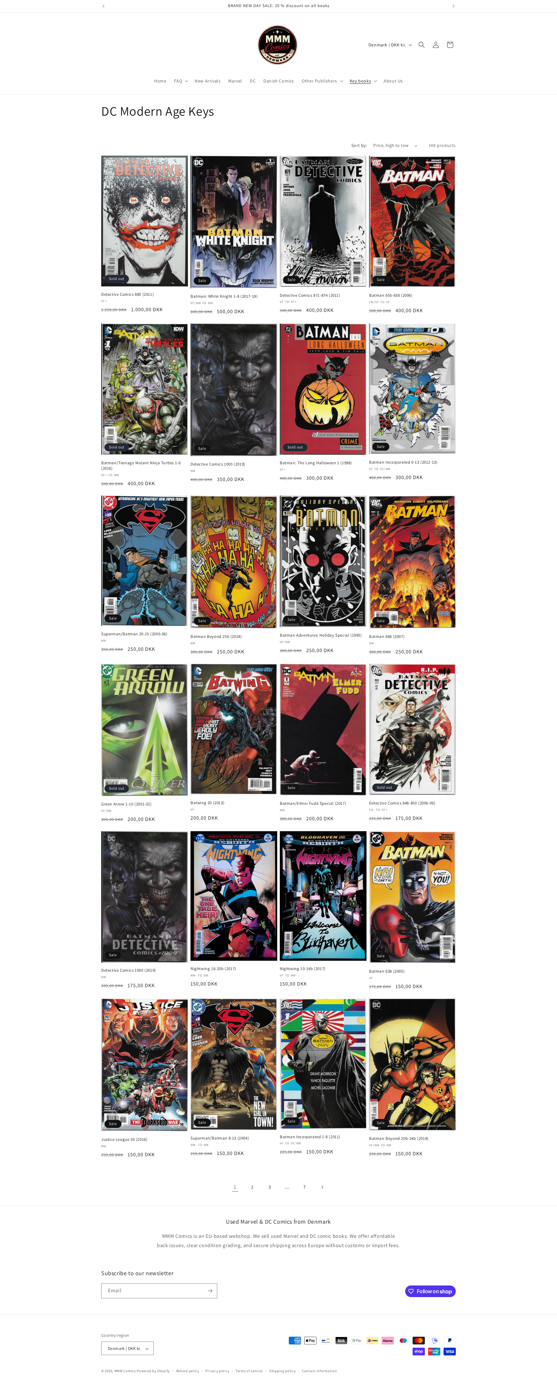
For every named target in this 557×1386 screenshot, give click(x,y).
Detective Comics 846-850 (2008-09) (402, 803)
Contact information (319, 1371)
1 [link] (235, 1186)
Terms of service (249, 1371)
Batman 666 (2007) (387, 636)
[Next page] (322, 1187)
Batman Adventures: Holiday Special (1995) (321, 635)
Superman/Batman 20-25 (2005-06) (134, 634)
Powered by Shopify (153, 1371)
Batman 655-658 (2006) (391, 295)
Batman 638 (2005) (387, 971)
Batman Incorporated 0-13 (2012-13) (403, 462)
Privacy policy (217, 1371)
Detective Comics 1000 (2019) (218, 464)
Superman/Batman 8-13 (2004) (220, 1138)
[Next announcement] (453, 6)
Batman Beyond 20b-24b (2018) (399, 1138)
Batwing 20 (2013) (207, 802)
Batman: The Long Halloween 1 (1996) (316, 463)
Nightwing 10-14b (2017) (303, 968)
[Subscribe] (210, 1290)
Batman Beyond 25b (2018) (216, 636)
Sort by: (359, 145)
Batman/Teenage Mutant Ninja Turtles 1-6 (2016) (141, 465)
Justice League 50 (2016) (124, 1139)
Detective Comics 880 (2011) (127, 294)
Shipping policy (282, 1371)
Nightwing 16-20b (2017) (213, 968)
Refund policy (187, 1371)
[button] (180, 81)
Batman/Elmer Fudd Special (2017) (313, 803)
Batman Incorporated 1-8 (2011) (310, 1137)
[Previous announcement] (103, 6)
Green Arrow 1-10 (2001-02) (126, 804)
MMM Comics (125, 1371)
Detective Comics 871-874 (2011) (310, 295)
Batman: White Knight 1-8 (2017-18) (224, 296)
